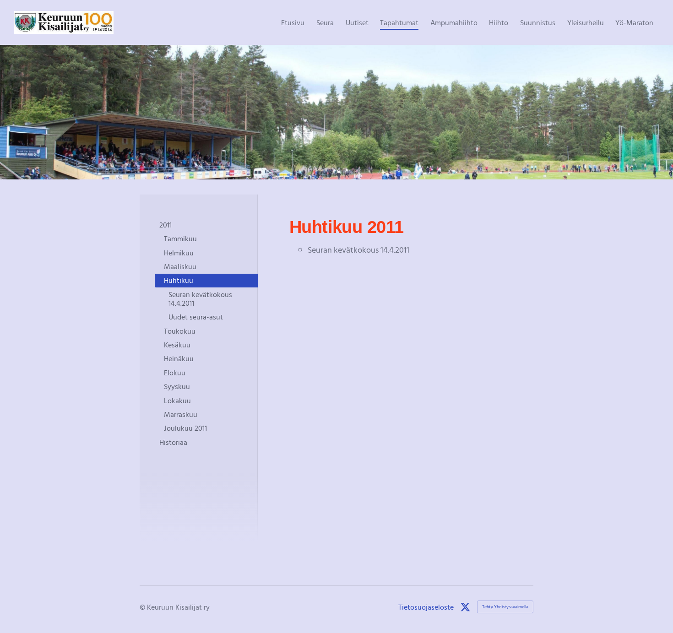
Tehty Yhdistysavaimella (505, 606)
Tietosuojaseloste (426, 607)
